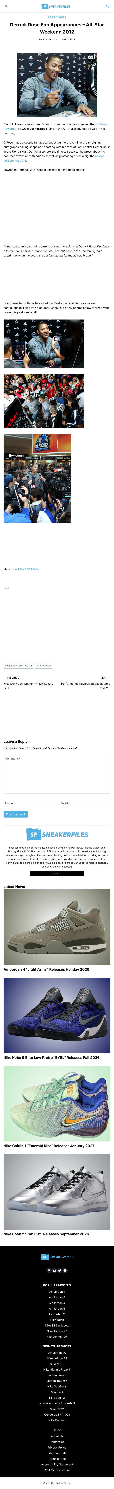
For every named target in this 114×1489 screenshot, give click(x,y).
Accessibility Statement (57, 1464)
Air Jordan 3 (57, 1297)
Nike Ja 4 (57, 1392)
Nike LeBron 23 (57, 1358)
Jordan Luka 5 (57, 1375)
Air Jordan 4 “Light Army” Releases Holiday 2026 (46, 969)
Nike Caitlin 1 (57, 1420)
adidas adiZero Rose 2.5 (18, 665)
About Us (57, 1436)
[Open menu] (6, 6)
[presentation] (57, 927)
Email (65, 803)
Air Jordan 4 (57, 1303)
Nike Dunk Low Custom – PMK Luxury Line (28, 683)
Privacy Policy (57, 1447)
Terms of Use (57, 1459)
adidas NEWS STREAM (23, 569)
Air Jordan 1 (57, 1291)
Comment (12, 758)
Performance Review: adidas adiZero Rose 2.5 (85, 683)
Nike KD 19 (57, 1364)
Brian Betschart (50, 39)
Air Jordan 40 (57, 1353)
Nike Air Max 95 (57, 1337)
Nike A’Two (57, 1409)
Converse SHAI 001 (57, 1414)
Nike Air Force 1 (57, 1331)
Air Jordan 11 (57, 1314)
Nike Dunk (57, 1320)
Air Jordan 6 (57, 1308)
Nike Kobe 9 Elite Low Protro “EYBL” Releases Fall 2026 (52, 1057)
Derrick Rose (44, 665)
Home (51, 16)
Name (10, 803)
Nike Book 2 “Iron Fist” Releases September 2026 (46, 1234)
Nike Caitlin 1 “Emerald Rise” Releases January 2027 (49, 1146)
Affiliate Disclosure (57, 1470)
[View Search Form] (107, 6)
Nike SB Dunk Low (57, 1325)
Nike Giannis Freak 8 (57, 1369)
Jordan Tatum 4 (57, 1381)
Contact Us (57, 1442)
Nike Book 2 (57, 1397)
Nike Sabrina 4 (57, 1386)
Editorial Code (57, 1453)
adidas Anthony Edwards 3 (57, 1403)
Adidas (62, 16)
